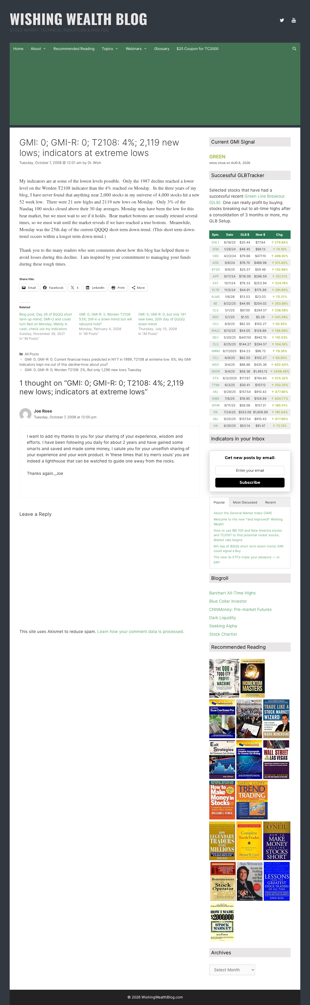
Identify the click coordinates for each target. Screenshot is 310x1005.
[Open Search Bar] (294, 49)
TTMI (215, 385)
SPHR (216, 405)
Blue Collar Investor (228, 601)
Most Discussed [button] (245, 502)
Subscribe (250, 482)
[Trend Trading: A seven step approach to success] (252, 818)
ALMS (215, 297)
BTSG (216, 269)
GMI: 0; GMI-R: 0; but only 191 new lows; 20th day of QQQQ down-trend (162, 319)
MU (215, 392)
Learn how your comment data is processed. (140, 631)
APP (216, 276)
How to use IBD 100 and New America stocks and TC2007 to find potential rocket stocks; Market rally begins (248, 535)
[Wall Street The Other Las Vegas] (276, 777)
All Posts (32, 354)
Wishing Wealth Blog (78, 18)
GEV (215, 337)
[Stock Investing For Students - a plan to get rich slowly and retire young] (249, 736)
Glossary (161, 48)
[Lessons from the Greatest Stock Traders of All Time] (277, 899)
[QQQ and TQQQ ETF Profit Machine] (224, 696)
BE (215, 303)
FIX (215, 412)
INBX (215, 398)
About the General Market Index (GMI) (243, 513)
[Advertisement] (155, 91)
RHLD (216, 330)
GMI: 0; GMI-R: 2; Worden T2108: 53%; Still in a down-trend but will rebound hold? (105, 319)
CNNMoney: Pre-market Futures (240, 609)
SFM (215, 249)
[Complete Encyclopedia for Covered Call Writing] (249, 777)
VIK (215, 426)
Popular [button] (219, 502)
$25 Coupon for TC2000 (197, 48)
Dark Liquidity (222, 617)
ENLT (215, 242)
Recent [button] (270, 502)
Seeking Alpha (223, 626)
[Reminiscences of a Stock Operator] (223, 899)
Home (18, 48)
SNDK (215, 371)
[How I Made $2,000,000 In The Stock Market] (222, 940)
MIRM (216, 351)
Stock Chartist (223, 634)
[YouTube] (293, 20)
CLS (215, 310)
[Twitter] (282, 20)
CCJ (216, 324)
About (36, 48)
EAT (215, 283)
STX (215, 378)
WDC (215, 364)
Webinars (134, 48)
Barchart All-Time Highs (232, 593)
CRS (216, 256)
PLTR (215, 290)
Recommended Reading (74, 48)
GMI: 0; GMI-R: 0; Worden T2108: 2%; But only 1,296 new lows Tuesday (83, 370)
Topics (107, 48)
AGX (215, 263)
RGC (215, 317)
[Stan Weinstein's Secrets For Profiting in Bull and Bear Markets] (250, 899)
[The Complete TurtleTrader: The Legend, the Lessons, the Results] (249, 858)
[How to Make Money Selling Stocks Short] (276, 858)
